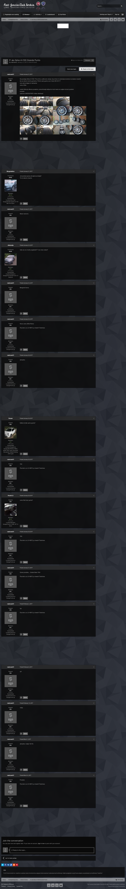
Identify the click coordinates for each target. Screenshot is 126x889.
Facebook (111, 19)
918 (11, 195)
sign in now (41, 843)
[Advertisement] (63, 42)
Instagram (119, 19)
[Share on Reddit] (14, 865)
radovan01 (14, 62)
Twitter (115, 19)
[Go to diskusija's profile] (11, 259)
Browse (26, 14)
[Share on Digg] (8, 865)
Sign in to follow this (77, 60)
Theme (3, 886)
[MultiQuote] (21, 138)
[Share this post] (93, 74)
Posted (26, 74)
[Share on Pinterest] (17, 865)
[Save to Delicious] (11, 865)
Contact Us (19, 886)
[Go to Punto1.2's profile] (11, 510)
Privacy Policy (11, 886)
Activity (37, 14)
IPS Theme (4, 884)
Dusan (11, 418)
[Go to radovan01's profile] (5, 61)
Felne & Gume (33, 62)
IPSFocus (11, 884)
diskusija (10, 245)
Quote (25, 138)
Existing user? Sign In (106, 14)
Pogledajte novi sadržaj (12, 14)
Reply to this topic (88, 69)
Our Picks (63, 14)
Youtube (123, 19)
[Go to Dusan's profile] (11, 432)
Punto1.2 (10, 495)
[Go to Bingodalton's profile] (11, 185)
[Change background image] (122, 14)
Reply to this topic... (19, 850)
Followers (87, 60)
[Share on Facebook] (5, 865)
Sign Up (117, 14)
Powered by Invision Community (116, 886)
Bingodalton (10, 171)
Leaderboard (51, 14)
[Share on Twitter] (2, 865)
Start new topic (71, 69)
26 (11, 519)
